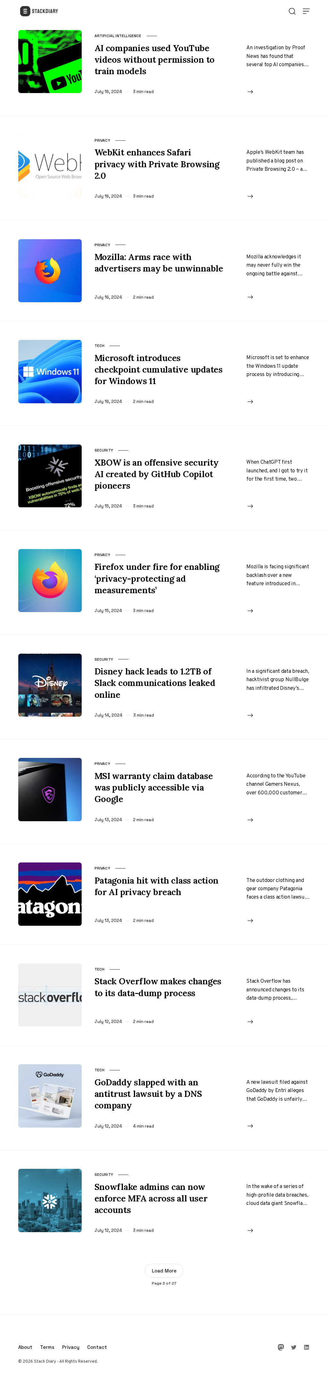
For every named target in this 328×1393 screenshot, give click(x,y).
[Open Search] (292, 11)
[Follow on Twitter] (293, 1347)
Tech (99, 345)
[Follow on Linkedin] (306, 1347)
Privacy (102, 140)
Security (103, 450)
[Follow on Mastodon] (281, 1347)
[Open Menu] (306, 11)
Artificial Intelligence (118, 35)
